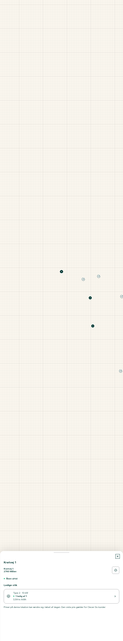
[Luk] (117, 556)
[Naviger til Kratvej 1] (115, 570)
